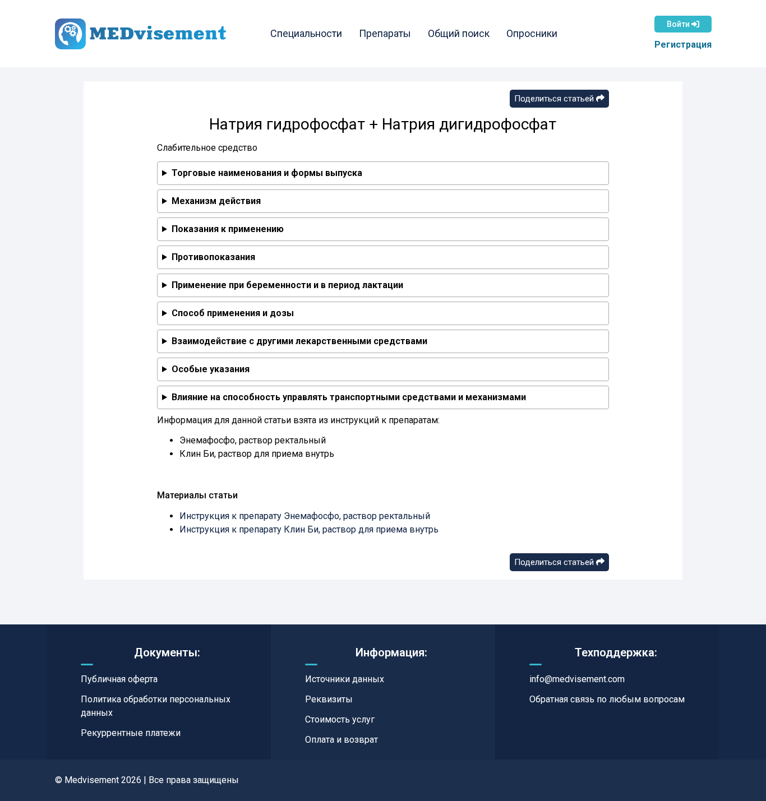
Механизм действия (216, 201)
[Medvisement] (140, 33)
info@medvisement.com (577, 679)
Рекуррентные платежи (131, 733)
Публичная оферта (119, 679)
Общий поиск (459, 33)
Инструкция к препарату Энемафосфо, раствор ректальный (304, 516)
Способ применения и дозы (233, 313)
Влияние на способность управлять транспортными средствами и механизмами (349, 397)
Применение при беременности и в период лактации (287, 285)
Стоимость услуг (340, 719)
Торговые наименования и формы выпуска (267, 173)
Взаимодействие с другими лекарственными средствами (299, 341)
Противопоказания (213, 257)
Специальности (306, 33)
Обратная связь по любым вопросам (607, 699)
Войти (679, 24)
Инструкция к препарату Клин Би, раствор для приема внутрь (309, 529)
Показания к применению (228, 229)
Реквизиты (329, 699)
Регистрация (683, 44)
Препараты (385, 33)
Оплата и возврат (341, 739)
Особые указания (211, 369)
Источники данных (344, 679)
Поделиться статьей (555, 99)
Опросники (531, 33)
